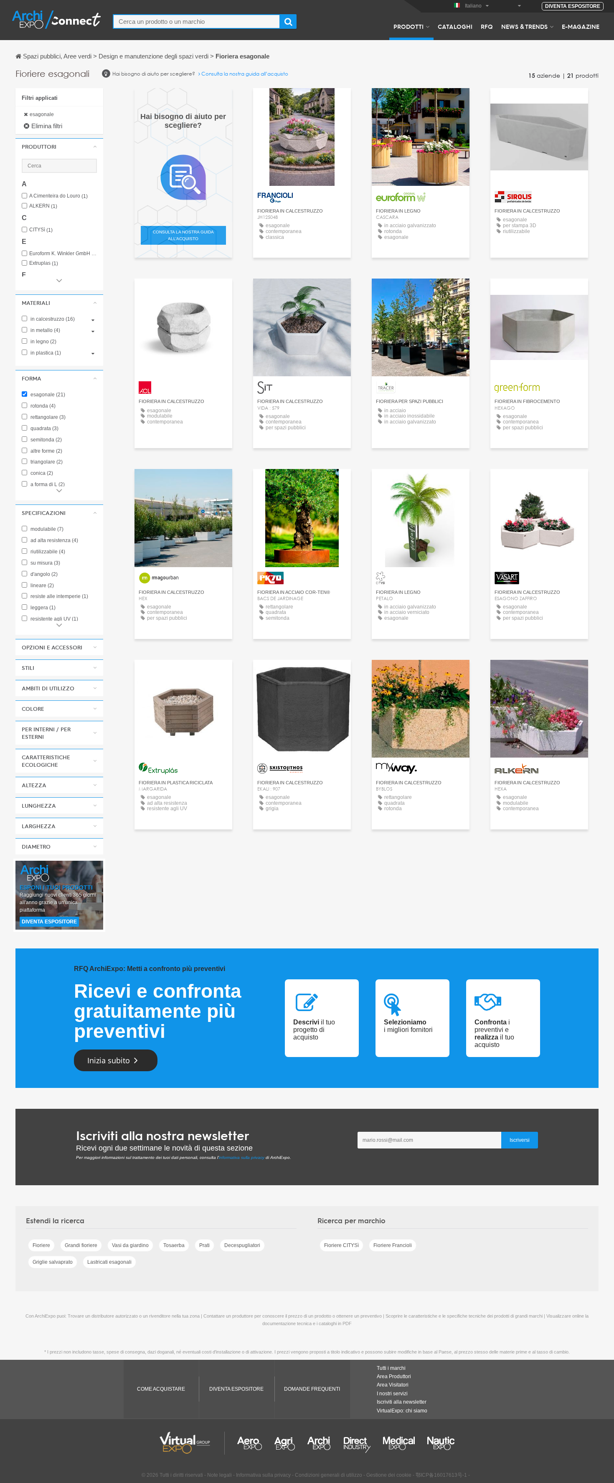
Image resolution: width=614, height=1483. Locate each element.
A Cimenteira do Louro (58, 196)
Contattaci (421, 102)
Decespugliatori (242, 1245)
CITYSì (41, 230)
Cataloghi (455, 26)
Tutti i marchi (391, 1368)
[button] (59, 146)
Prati (204, 1245)
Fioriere (41, 1245)
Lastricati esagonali (109, 1262)
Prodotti (408, 26)
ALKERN (43, 206)
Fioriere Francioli (392, 1245)
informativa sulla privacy (241, 1157)
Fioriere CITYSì (341, 1245)
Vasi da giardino (130, 1245)
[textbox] (196, 21)
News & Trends (524, 26)
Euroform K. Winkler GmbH (63, 254)
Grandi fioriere (81, 1245)
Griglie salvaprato (53, 1262)
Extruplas (43, 263)
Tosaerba (174, 1245)
